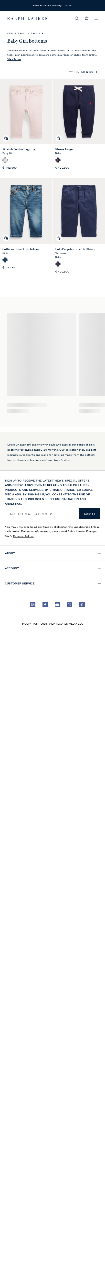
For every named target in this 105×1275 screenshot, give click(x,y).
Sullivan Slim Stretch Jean (20, 249)
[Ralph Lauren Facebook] (45, 604)
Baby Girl (38, 33)
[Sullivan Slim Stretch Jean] (26, 211)
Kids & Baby (15, 33)
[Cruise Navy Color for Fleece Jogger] (58, 160)
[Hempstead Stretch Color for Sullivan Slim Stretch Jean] (5, 260)
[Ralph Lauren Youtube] (57, 604)
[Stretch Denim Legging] (26, 111)
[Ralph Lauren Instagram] (32, 604)
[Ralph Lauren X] (69, 604)
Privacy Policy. (23, 536)
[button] (77, 18)
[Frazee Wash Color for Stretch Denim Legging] (5, 160)
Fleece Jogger (64, 149)
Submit (89, 514)
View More (14, 59)
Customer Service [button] (20, 583)
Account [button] (12, 568)
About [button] (10, 553)
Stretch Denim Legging (18, 149)
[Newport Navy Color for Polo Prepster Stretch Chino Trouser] (58, 264)
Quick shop (6, 134)
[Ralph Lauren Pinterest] (82, 604)
